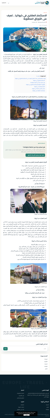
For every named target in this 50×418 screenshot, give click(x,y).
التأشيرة (46, 361)
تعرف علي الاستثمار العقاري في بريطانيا (34, 293)
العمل (46, 369)
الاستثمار (45, 12)
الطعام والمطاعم (20, 398)
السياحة (46, 359)
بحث (5, 349)
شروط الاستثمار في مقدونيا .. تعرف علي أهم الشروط (31, 186)
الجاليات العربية (21, 407)
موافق (27, 415)
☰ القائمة (4, 3)
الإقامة (46, 366)
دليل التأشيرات (21, 396)
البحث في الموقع (20, 409)
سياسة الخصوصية (20, 413)
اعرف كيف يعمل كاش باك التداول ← (35, 155)
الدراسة (46, 364)
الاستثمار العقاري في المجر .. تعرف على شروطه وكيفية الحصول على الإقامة (26, 71)
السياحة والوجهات (20, 393)
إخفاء (38, 76)
